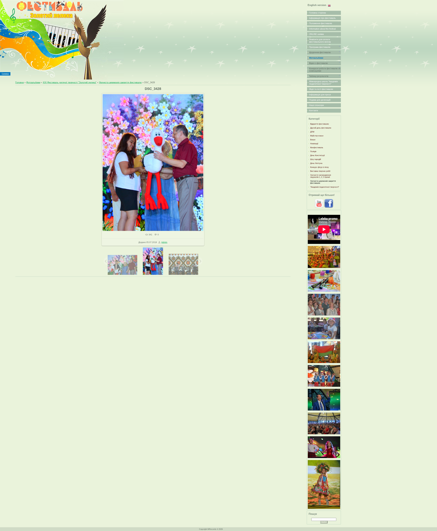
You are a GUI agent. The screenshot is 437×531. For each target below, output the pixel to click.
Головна (5, 74)
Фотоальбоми (33, 82)
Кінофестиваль (316, 147)
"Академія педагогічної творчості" (324, 187)
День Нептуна (316, 163)
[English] (329, 5)
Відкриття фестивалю (319, 124)
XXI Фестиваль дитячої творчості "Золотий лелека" (69, 82)
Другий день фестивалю (320, 128)
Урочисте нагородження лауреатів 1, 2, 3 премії (320, 176)
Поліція (313, 151)
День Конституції (317, 155)
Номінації (314, 144)
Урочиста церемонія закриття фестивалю (120, 82)
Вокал (312, 140)
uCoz (236, 529)
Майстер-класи (316, 136)
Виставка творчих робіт (320, 171)
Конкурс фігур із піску (319, 167)
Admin (164, 242)
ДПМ (312, 132)
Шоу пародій (315, 159)
